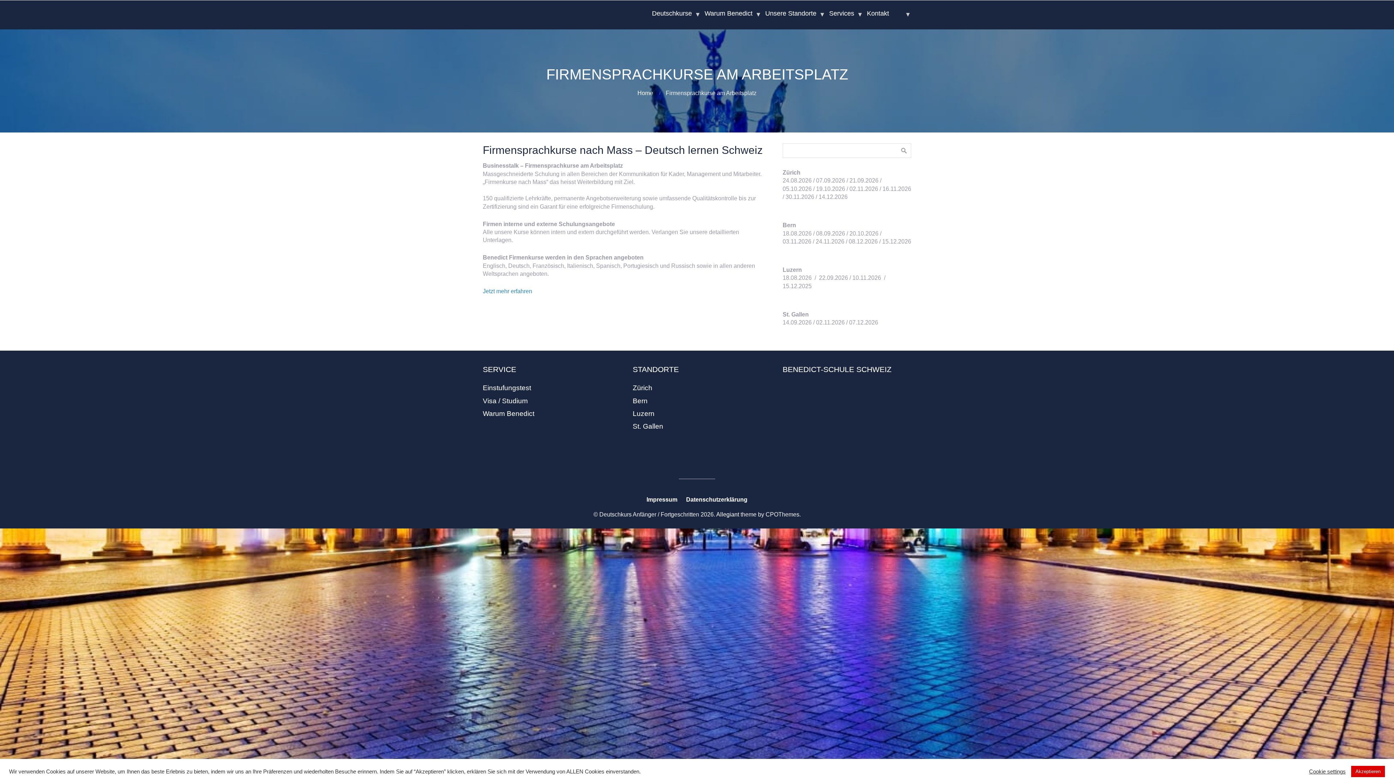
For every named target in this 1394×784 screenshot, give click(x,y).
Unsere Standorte (790, 13)
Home (645, 93)
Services (841, 13)
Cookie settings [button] (1327, 772)
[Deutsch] (902, 13)
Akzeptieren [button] (1368, 771)
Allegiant (727, 514)
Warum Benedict (729, 13)
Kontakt (878, 13)
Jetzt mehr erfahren (507, 291)
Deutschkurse (672, 13)
